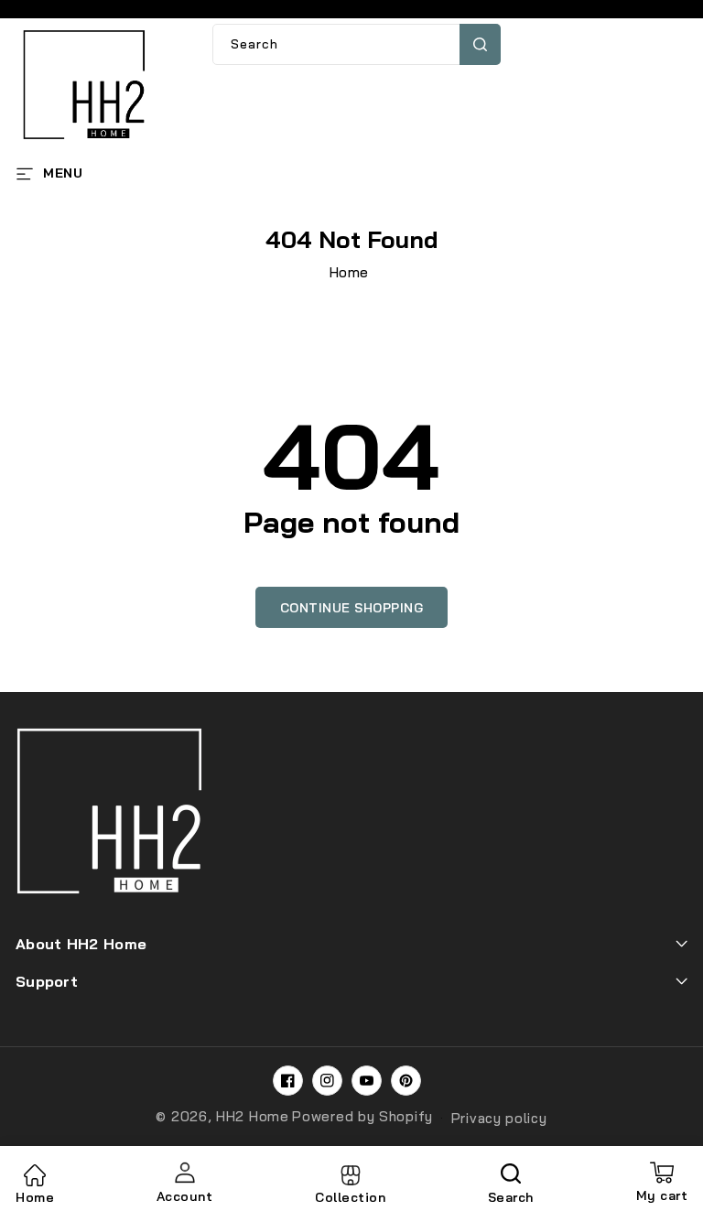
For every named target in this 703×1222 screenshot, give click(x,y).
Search (480, 44)
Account (185, 1196)
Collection (350, 1197)
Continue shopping (352, 608)
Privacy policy (499, 1118)
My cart (662, 1183)
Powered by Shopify (362, 1116)
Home (349, 272)
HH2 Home (252, 1116)
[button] (49, 172)
